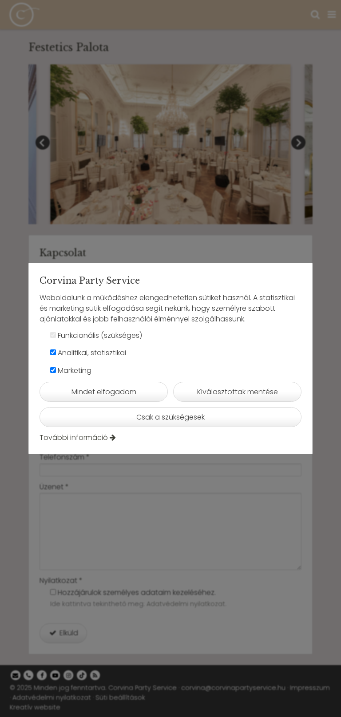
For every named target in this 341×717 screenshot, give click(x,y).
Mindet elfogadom (103, 392)
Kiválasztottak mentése (237, 392)
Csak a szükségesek (170, 417)
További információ (74, 437)
